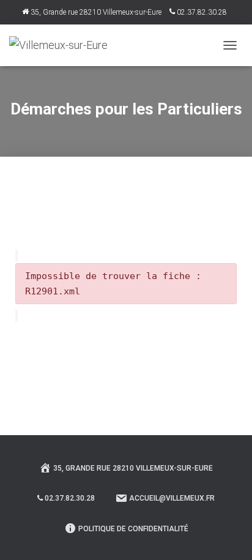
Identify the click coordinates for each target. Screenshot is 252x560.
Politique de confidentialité (133, 529)
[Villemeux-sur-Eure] (63, 45)
